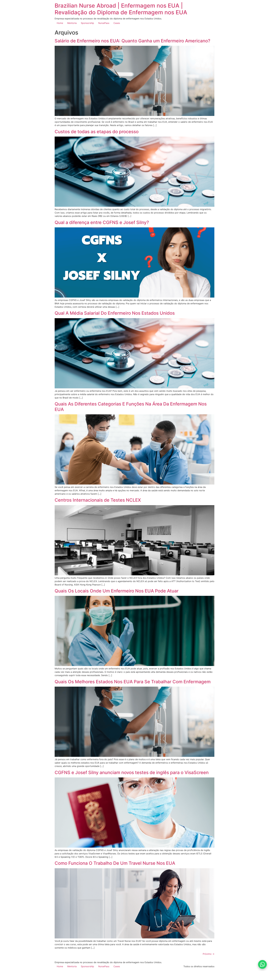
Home (60, 23)
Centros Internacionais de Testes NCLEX (98, 500)
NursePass (103, 23)
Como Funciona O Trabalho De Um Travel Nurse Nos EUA (115, 863)
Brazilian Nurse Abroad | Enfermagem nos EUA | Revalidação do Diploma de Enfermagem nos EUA (121, 9)
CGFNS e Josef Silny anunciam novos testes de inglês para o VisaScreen (132, 772)
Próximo (208, 953)
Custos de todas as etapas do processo (97, 131)
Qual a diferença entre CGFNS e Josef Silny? (102, 222)
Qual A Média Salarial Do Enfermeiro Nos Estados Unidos (115, 313)
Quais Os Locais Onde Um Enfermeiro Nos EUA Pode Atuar (116, 591)
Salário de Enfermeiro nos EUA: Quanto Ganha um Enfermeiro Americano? (132, 41)
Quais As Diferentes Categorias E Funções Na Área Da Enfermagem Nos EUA (131, 406)
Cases (116, 23)
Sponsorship (87, 23)
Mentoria (72, 23)
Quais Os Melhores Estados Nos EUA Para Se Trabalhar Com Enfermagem (133, 681)
